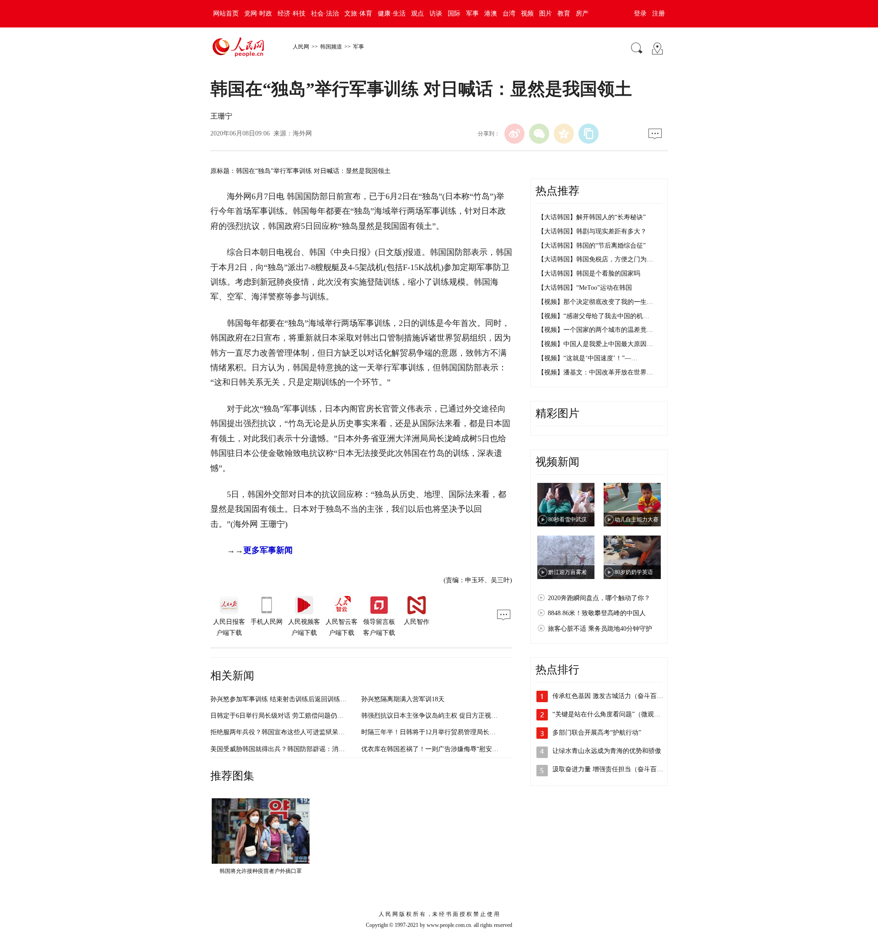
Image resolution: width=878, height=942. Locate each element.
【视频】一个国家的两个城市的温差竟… (595, 329)
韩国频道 (331, 46)
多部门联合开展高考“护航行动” (596, 732)
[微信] (539, 134)
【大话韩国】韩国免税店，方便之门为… (595, 259)
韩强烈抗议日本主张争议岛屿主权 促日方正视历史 (432, 715)
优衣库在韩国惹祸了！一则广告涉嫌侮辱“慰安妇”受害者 (440, 749)
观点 (417, 13)
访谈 (435, 13)
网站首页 (226, 13)
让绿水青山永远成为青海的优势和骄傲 (606, 750)
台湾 (509, 13)
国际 (454, 13)
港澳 (490, 13)
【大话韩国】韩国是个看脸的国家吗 (589, 273)
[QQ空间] (564, 134)
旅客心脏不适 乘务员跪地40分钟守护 (600, 628)
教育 (563, 13)
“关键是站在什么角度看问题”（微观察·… (610, 714)
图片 (545, 13)
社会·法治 (325, 13)
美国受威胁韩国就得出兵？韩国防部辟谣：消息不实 (284, 749)
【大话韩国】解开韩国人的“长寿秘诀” (592, 217)
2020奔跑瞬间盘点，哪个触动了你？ (599, 598)
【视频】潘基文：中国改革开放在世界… (595, 372)
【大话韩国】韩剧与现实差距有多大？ (592, 231)
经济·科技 (291, 13)
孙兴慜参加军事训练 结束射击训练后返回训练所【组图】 (291, 699)
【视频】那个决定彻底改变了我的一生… (595, 301)
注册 (658, 13)
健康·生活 (392, 13)
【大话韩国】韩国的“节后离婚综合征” (592, 245)
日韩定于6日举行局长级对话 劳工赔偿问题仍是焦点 (283, 715)
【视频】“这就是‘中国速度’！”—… (587, 358)
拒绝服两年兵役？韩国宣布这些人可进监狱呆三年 (280, 732)
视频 (527, 13)
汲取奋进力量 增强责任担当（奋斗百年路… (614, 769)
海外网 (302, 133)
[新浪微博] (514, 134)
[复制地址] (588, 134)
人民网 (301, 46)
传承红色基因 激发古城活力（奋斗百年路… (614, 696)
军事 (472, 13)
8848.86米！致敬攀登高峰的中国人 (597, 613)
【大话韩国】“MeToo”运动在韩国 (585, 287)
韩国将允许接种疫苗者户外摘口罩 (261, 871)
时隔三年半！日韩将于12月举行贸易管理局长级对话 (435, 732)
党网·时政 (258, 13)
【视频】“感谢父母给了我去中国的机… (593, 316)
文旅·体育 (358, 13)
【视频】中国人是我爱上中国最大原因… (595, 344)
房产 (582, 13)
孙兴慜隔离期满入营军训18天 (402, 699)
